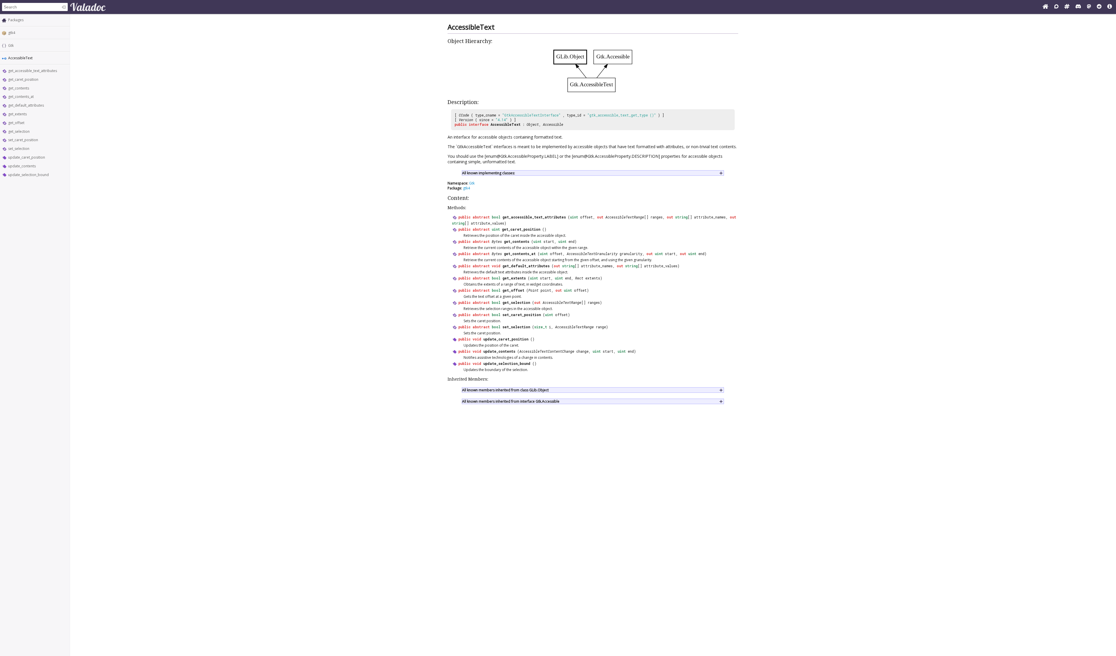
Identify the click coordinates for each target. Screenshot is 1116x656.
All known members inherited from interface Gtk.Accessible (510, 401)
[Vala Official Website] (1045, 7)
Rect (579, 278)
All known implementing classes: (488, 173)
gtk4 (11, 32)
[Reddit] (1099, 7)
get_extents (17, 114)
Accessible (553, 124)
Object (533, 124)
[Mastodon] (1089, 7)
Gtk (11, 45)
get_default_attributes (26, 105)
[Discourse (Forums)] (1056, 7)
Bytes (497, 241)
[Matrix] (1067, 7)
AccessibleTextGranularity (592, 253)
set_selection (18, 148)
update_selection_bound (28, 174)
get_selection (19, 131)
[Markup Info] (1109, 7)
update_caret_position (26, 157)
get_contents (18, 88)
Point (533, 290)
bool (496, 217)
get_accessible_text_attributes (32, 70)
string (681, 217)
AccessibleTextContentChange (546, 351)
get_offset (16, 122)
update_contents (22, 166)
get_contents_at (21, 96)
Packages (16, 19)
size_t (540, 327)
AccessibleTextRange (624, 217)
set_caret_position (23, 139)
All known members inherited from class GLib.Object (505, 390)
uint (574, 217)
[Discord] (1078, 7)
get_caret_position (23, 79)
